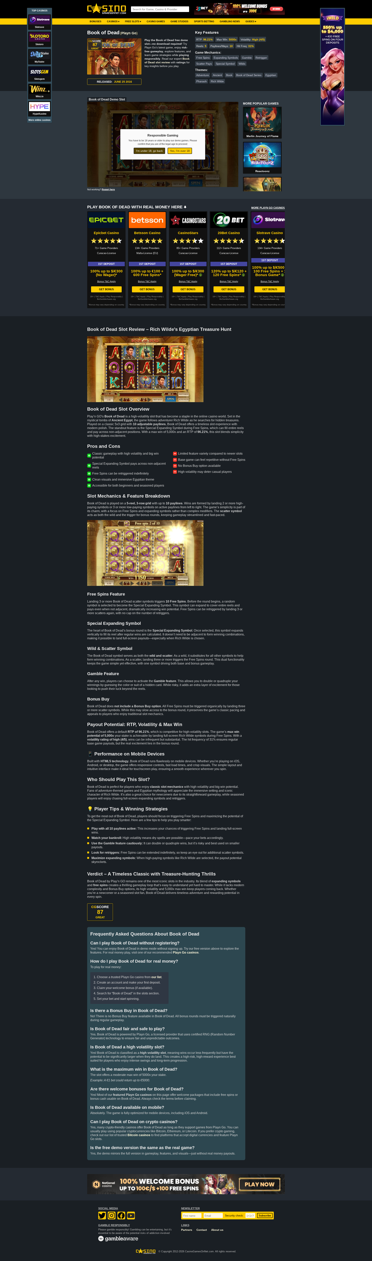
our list (156, 977)
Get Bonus (106, 289)
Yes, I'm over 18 (180, 150)
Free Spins (203, 57)
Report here (108, 189)
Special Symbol (225, 63)
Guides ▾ (250, 21)
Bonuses (95, 21)
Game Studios (179, 21)
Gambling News (230, 21)
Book (229, 75)
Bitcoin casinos (138, 1135)
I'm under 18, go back (149, 150)
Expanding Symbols (226, 57)
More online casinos (39, 120)
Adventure (202, 75)
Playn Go (128, 33)
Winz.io (39, 96)
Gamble (247, 57)
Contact (201, 1229)
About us (217, 1229)
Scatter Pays (204, 63)
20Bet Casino (229, 233)
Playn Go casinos (186, 952)
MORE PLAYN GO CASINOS (268, 207)
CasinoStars (188, 233)
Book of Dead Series (248, 75)
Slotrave (39, 27)
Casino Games (156, 21)
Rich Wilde (217, 81)
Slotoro (39, 44)
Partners (186, 1229)
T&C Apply (100, 296)
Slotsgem (39, 79)
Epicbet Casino (106, 233)
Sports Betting (204, 21)
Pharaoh (201, 81)
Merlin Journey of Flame (262, 136)
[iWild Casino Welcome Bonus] (332, 124)
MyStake (39, 61)
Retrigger (261, 57)
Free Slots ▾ (133, 21)
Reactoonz (262, 171)
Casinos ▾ (113, 21)
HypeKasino (39, 113)
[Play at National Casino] (186, 1184)
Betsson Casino (147, 233)
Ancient (217, 75)
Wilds (242, 63)
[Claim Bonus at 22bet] (239, 9)
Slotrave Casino (270, 233)
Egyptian (270, 75)
